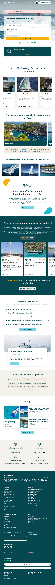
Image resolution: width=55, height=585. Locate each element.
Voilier (33, 34)
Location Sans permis (34, 500)
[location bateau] (9, 2)
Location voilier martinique (14, 379)
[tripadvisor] (8, 558)
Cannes (34, 151)
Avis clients (7, 503)
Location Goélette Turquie (27, 390)
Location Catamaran (33, 495)
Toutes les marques (33, 505)
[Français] (37, 2)
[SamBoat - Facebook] (5, 547)
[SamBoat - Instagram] (8, 547)
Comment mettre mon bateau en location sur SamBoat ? (24, 324)
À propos (6, 489)
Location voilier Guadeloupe (29, 386)
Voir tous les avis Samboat (27, 288)
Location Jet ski (32, 497)
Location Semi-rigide (33, 491)
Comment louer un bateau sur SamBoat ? (19, 309)
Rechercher (28, 38)
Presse (6, 505)
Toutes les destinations (10, 527)
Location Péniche (32, 498)
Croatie (6, 524)
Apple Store (16, 535)
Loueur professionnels (10, 498)
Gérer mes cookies (33, 522)
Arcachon (40, 151)
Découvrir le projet (27, 208)
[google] (31, 553)
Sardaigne (15, 151)
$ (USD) (27, 568)
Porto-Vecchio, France (7, 274)
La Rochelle (27, 151)
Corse (21, 151)
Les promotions (32, 503)
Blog (5, 509)
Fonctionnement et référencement (37, 518)
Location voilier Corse (14, 383)
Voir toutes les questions (27, 329)
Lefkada (41, 149)
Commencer (14, 363)
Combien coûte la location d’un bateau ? (19, 313)
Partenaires (31, 573)
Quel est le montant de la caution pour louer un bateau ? (24, 320)
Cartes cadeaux (8, 500)
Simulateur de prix (9, 497)
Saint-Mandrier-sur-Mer (13, 149)
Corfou (30, 149)
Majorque (23, 149)
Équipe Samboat (35, 411)
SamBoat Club (8, 501)
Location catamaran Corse (40, 379)
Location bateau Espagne (26, 383)
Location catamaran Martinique (14, 386)
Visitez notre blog (27, 432)
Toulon (47, 149)
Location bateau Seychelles (40, 383)
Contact (30, 521)
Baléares (6, 525)
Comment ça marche (33, 519)
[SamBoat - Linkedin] (11, 547)
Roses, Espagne (29, 274)
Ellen (8, 425)
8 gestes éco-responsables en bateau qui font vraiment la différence (38, 421)
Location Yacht (32, 492)
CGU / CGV (6, 573)
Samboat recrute (8, 491)
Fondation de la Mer (9, 506)
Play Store (16, 539)
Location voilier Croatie (27, 379)
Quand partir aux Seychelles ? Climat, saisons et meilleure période (39, 409)
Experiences (7, 508)
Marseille (15, 68)
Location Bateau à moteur (35, 489)
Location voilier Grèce (43, 386)
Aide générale (31, 516)
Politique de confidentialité (35, 572)
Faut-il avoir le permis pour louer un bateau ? (20, 317)
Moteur (11, 34)
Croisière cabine (32, 501)
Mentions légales (8, 572)
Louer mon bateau (9, 494)
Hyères (6, 519)
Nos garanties (8, 492)
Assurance (7, 495)
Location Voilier (32, 494)
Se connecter (46, 2)
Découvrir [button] (29, 3)
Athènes (35, 149)
